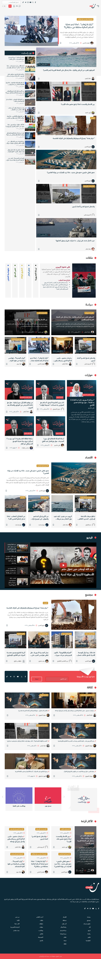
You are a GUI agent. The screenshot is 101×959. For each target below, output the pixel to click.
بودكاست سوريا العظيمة (19, 806)
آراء (90, 927)
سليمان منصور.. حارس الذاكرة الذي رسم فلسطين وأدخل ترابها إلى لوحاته (63, 359)
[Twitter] (33, 2)
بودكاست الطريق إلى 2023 (48, 806)
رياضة (89, 934)
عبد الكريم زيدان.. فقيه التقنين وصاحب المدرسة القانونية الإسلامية (76, 741)
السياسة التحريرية (14, 927)
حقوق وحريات (87, 924)
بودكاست (40, 930)
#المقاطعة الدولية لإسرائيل (87, 498)
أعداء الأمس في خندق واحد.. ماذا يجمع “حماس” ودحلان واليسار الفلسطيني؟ (15, 67)
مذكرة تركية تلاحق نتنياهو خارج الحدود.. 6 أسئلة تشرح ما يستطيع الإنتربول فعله (15, 75)
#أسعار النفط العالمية (89, 152)
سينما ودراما (63, 934)
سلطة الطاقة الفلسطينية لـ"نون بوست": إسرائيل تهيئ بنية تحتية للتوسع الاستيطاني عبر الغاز (19, 441)
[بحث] (19, 6)
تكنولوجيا (88, 941)
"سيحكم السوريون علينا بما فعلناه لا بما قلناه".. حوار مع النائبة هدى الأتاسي (82, 402)
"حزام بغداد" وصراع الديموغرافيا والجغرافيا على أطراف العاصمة (27, 608)
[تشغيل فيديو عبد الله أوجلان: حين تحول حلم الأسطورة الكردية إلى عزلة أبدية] (63, 565)
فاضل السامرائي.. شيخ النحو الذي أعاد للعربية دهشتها (33, 711)
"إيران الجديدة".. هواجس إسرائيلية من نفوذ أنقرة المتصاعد (16, 359)
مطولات (41, 924)
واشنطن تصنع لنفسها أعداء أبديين (83, 206)
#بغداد (92, 118)
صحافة (64, 920)
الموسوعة (40, 937)
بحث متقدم (16, 930)
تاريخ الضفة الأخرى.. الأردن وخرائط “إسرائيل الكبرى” (55, 285)
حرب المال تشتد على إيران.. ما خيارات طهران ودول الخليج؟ (75, 240)
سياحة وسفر (63, 930)
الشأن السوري (59, 433)
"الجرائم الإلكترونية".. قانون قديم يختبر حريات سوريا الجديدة (63, 654)
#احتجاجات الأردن (89, 84)
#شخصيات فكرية (90, 725)
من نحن (17, 917)
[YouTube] (30, 2)
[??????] (2, 797)
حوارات (41, 927)
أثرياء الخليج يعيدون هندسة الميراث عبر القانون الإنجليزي (16, 653)
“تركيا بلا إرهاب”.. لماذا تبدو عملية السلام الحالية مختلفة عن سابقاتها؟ (78, 26)
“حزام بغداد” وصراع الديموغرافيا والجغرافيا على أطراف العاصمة (74, 138)
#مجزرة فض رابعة (90, 634)
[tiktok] (7, 676)
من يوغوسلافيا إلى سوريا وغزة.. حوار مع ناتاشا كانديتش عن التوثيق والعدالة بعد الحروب (20, 405)
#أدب (93, 756)
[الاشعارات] (14, 6)
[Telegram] (25, 2)
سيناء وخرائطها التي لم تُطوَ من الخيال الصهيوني (56, 283)
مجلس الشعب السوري (88, 395)
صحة (65, 941)
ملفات (41, 920)
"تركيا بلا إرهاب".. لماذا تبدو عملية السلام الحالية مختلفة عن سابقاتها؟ (39, 359)
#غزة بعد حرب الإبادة (42, 725)
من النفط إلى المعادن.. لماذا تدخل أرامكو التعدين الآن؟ (15, 100)
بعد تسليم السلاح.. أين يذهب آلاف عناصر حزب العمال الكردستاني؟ (16, 109)
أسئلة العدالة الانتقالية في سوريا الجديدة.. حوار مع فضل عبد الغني (53, 439)
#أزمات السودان (90, 50)
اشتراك (36, 679)
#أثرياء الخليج (21, 634)
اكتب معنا (17, 924)
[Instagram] (28, 2)
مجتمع (89, 920)
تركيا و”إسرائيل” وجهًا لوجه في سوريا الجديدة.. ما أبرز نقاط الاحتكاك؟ (16, 58)
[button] (97, 6)
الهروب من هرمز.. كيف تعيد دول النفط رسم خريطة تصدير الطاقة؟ (63, 517)
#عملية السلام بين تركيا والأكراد (85, 19)
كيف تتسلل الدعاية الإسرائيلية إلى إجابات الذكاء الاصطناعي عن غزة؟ (15, 134)
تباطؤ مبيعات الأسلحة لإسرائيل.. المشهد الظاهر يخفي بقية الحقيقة (87, 517)
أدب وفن (64, 924)
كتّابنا (18, 920)
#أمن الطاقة (45, 498)
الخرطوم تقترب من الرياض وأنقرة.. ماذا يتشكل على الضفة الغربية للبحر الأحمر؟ (69, 70)
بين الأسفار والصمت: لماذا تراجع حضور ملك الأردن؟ (78, 104)
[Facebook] (35, 2)
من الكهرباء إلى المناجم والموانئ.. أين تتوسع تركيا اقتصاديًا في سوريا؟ (15, 92)
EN (17, 6)
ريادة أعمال (63, 927)
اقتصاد (64, 917)
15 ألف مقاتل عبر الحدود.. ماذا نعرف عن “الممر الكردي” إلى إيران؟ (15, 125)
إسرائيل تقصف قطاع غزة (26, 397)
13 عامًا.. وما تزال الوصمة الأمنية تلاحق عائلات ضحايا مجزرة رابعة (86, 654)
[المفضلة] (10, 6)
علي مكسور (91, 408)
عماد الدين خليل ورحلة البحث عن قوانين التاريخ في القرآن (79, 772)
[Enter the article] (85, 345)
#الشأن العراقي (44, 695)
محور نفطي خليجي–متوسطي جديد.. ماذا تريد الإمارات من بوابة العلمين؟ (71, 172)
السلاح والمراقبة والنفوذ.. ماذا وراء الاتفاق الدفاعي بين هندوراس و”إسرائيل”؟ (15, 83)
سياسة (89, 917)
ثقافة (65, 944)
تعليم (89, 937)
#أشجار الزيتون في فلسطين (64, 339)
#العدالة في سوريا (67, 634)
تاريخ (89, 930)
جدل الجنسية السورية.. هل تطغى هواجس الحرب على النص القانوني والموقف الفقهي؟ (39, 654)
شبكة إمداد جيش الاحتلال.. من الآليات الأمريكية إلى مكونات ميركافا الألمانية (15, 142)
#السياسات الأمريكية (89, 186)
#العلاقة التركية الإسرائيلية (18, 339)
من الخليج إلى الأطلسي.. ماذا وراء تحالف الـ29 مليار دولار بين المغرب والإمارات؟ (15, 117)
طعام (65, 937)
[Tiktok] (23, 2)
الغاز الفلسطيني (28, 433)
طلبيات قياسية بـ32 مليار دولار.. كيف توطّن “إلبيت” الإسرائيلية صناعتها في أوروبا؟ (15, 151)
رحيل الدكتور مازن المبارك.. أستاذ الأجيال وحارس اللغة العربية (31, 772)
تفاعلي (41, 934)
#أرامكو (22, 498)
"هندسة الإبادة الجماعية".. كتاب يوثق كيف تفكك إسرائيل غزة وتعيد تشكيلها (27, 741)
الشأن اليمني (60, 397)
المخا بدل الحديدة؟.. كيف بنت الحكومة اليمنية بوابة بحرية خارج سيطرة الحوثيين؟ (15, 159)
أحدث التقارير (39, 917)
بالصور (41, 941)
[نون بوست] (93, 6)
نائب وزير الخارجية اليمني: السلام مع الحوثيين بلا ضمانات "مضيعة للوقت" (51, 403)
